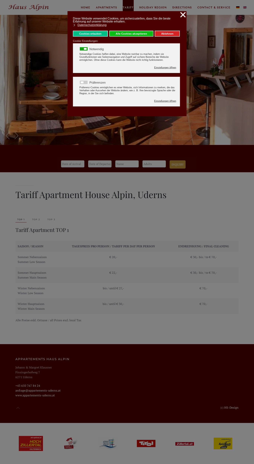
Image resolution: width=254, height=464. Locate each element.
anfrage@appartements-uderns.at (38, 390)
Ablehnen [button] (167, 33)
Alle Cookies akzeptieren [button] (131, 33)
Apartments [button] (106, 7)
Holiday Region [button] (153, 7)
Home (85, 7)
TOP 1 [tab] (21, 219)
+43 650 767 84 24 (28, 386)
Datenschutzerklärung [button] (92, 25)
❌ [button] (183, 15)
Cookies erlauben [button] (90, 33)
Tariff (128, 7)
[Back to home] (28, 7)
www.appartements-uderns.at (35, 395)
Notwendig (96, 49)
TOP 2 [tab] (36, 219)
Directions (182, 7)
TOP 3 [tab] (51, 219)
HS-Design (231, 407)
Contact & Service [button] (214, 7)
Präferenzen (97, 82)
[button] (8, 135)
